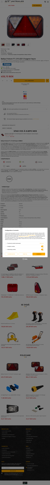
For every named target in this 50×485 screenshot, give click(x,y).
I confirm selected (11, 254)
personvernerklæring (31, 235)
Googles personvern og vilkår (24, 236)
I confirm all (38, 254)
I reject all (25, 254)
